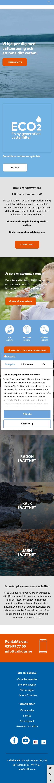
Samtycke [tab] (10, 364)
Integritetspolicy (27, 684)
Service (27, 715)
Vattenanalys (27, 710)
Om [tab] (44, 364)
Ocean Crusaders (28, 695)
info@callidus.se (18, 651)
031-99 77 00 (15, 646)
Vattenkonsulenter (27, 679)
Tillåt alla (27, 414)
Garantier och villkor (27, 726)
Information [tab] (27, 364)
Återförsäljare (27, 690)
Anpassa (25, 423)
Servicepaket (27, 721)
